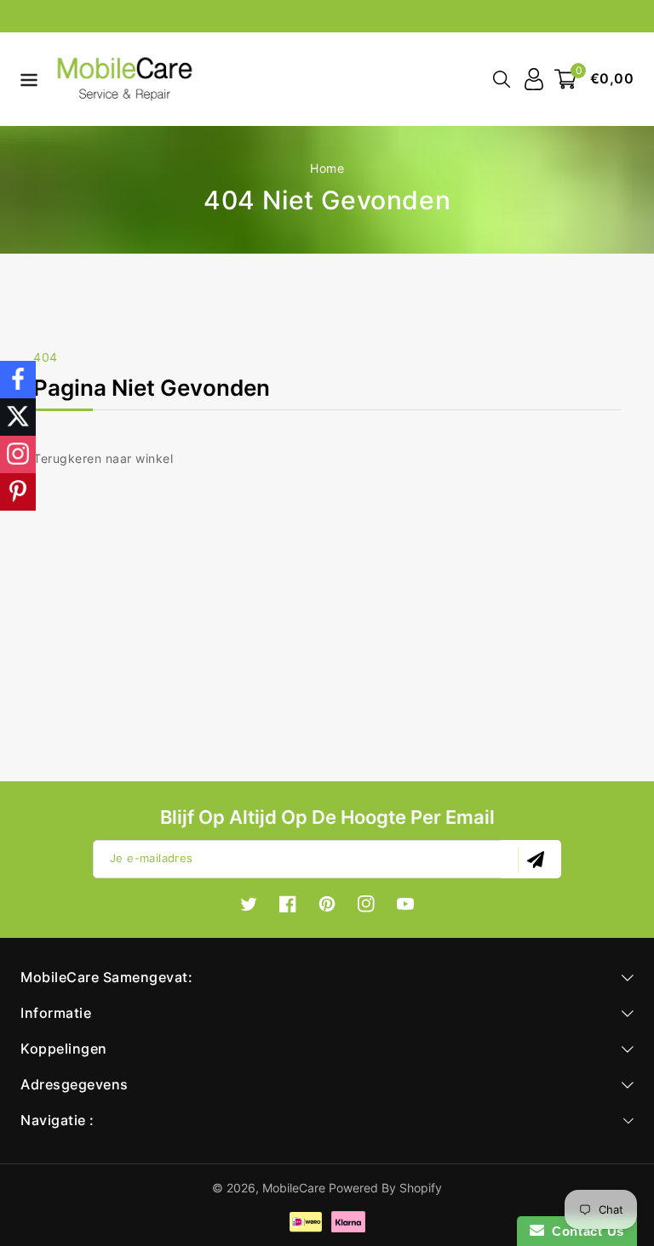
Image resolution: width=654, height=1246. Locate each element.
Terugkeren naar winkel (103, 458)
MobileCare (293, 1187)
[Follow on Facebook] (18, 379)
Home (327, 168)
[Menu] (25, 79)
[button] (25, 78)
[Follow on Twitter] (18, 417)
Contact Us (584, 1231)
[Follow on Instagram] (18, 454)
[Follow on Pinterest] (18, 492)
